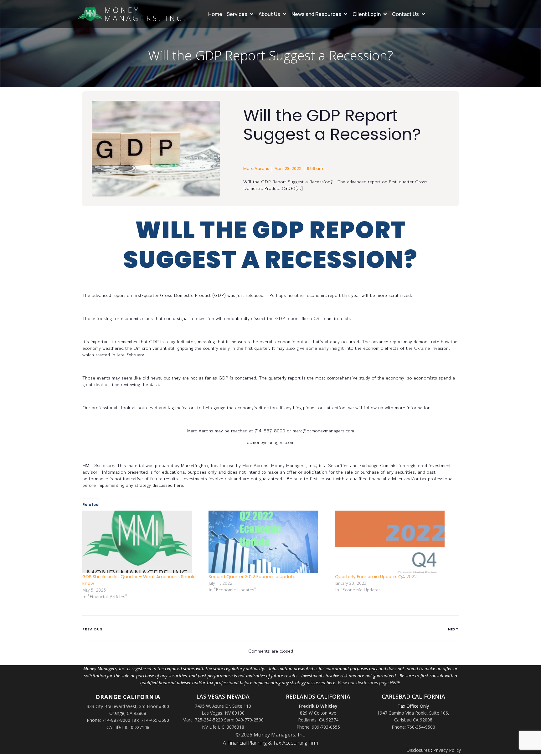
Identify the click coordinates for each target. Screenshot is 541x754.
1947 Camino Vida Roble (402, 713)
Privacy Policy (447, 750)
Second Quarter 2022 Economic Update (252, 576)
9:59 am (315, 168)
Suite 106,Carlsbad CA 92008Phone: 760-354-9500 (421, 720)
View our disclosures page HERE (369, 682)
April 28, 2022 (288, 168)
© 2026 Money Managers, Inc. (270, 734)
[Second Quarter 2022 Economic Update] (268, 542)
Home (215, 14)
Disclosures (418, 750)
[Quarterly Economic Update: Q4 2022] (395, 542)
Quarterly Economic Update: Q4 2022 (376, 576)
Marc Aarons (256, 168)
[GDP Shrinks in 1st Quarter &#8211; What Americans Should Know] (142, 542)
